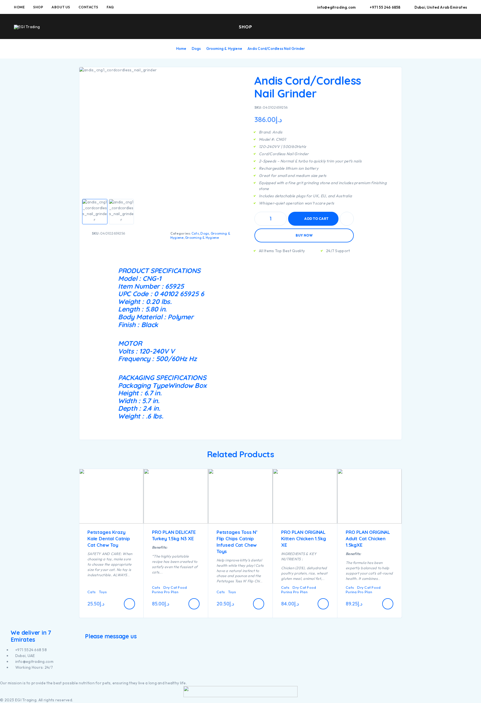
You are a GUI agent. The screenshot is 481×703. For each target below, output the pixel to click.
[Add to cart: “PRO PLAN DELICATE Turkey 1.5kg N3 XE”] (194, 603)
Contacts (88, 7)
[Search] (426, 27)
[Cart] (464, 26)
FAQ (110, 7)
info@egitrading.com (336, 7)
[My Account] (439, 27)
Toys (103, 592)
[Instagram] (4, 677)
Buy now (304, 235)
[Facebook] (1, 677)
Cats (195, 233)
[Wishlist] (451, 26)
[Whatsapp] (11, 677)
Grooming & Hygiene (224, 48)
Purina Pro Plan (165, 592)
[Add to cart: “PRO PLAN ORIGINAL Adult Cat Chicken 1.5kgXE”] (387, 603)
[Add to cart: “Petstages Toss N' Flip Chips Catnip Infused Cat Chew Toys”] (258, 603)
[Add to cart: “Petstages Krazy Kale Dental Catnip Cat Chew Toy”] (129, 603)
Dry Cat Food (175, 587)
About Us (60, 7)
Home (19, 7)
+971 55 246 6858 (385, 7)
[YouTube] (7, 677)
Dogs (196, 48)
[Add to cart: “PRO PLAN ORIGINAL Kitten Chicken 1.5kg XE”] (323, 603)
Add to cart (316, 219)
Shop (38, 7)
